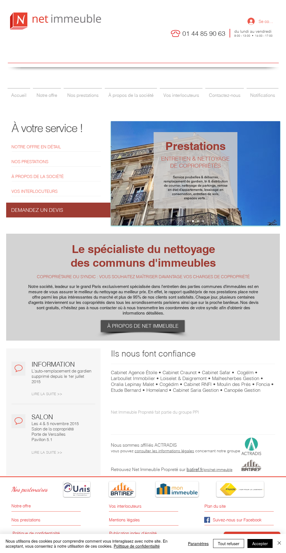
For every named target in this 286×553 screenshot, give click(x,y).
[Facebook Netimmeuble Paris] (207, 520)
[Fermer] (279, 543)
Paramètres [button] (198, 543)
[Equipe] (198, 221)
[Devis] (203, 221)
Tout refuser (228, 543)
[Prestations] (193, 221)
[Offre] (188, 221)
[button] (58, 210)
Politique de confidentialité (137, 546)
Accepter (260, 543)
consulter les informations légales (164, 450)
